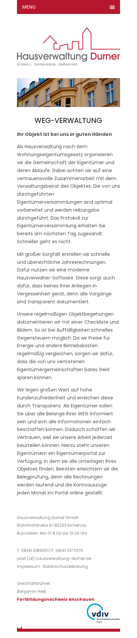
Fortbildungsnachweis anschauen (55, 599)
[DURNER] (68, 58)
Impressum (28, 566)
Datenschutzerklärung (65, 566)
